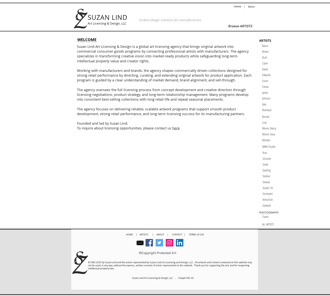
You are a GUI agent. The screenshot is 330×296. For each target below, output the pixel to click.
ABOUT (160, 234)
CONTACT (178, 234)
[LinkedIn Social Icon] (179, 242)
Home (238, 6)
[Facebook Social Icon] (149, 242)
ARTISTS (144, 234)
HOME (129, 234)
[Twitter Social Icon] (159, 242)
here (176, 128)
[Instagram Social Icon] (169, 242)
